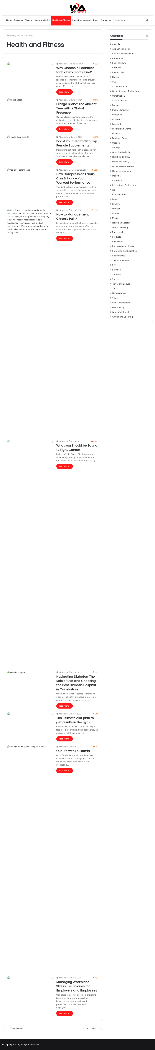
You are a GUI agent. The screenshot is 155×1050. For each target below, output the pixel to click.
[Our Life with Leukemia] (30, 859)
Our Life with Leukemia (73, 751)
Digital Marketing (42, 20)
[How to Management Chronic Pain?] (30, 322)
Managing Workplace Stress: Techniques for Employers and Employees (76, 986)
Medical (116, 208)
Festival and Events (121, 129)
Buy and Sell (118, 72)
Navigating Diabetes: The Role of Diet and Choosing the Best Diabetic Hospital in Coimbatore (76, 682)
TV (113, 288)
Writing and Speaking (122, 317)
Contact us (106, 20)
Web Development (121, 302)
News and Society (121, 223)
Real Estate (117, 241)
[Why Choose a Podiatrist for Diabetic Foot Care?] (30, 75)
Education (117, 114)
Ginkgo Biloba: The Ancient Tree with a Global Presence (76, 108)
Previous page (16, 1028)
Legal (114, 199)
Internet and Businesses (124, 185)
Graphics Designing (121, 152)
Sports (115, 279)
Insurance (117, 180)
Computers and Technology (125, 91)
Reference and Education (124, 251)
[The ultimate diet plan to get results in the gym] (30, 725)
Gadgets (116, 143)
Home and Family (120, 161)
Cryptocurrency (120, 100)
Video (115, 298)
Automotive (117, 58)
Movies (115, 213)
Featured (116, 124)
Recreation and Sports (123, 246)
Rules (95, 20)
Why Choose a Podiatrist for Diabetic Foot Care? (75, 70)
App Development (121, 49)
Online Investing (120, 227)
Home (9, 20)
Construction (118, 96)
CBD (114, 82)
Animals (116, 44)
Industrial (116, 176)
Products (116, 237)
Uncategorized (119, 293)
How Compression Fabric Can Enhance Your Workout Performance (75, 178)
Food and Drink (119, 138)
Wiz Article (63, 64)
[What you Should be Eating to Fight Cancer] (30, 553)
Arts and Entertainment (123, 53)
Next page (91, 1028)
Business (18, 20)
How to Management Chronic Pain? (72, 216)
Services (116, 270)
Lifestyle (116, 204)
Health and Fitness (61, 20)
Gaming (116, 147)
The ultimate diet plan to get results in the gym (75, 720)
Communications (120, 86)
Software (116, 274)
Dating (115, 105)
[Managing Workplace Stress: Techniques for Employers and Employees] (30, 989)
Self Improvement (121, 260)
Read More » (65, 92)
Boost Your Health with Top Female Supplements (76, 143)
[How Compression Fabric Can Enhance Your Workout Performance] (30, 181)
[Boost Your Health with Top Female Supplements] (30, 148)
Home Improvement (81, 20)
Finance (28, 20)
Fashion (116, 119)
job (113, 190)
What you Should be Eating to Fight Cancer (76, 447)
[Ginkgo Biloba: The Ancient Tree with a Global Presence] (30, 111)
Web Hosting (118, 307)
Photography (118, 232)
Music (115, 218)
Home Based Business (123, 166)
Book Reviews (119, 63)
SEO (114, 265)
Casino (115, 77)
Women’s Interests (121, 312)
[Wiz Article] (77, 7)
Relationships (118, 255)
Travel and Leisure (121, 284)
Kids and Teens (119, 194)
